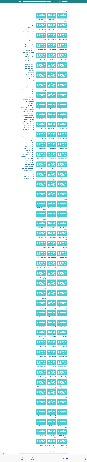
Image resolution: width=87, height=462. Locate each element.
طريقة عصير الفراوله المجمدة (29, 174)
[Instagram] (63, 456)
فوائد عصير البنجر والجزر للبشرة (29, 84)
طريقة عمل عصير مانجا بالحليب (29, 131)
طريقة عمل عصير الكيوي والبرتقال (28, 99)
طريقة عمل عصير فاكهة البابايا (29, 86)
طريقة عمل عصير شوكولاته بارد (28, 178)
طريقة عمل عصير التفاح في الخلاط (28, 137)
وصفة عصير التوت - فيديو (30, 101)
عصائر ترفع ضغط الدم (30, 41)
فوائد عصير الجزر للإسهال (30, 82)
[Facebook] (67, 456)
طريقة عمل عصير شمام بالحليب (29, 125)
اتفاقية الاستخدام (22, 457)
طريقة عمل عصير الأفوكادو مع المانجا (27, 107)
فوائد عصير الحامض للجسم (29, 60)
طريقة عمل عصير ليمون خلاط (29, 135)
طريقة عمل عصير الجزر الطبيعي (29, 44)
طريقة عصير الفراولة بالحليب (29, 152)
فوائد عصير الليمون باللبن (30, 95)
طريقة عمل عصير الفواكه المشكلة (28, 133)
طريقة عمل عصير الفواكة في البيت (28, 154)
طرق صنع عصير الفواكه (30, 76)
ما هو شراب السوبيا (30, 33)
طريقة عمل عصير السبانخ (30, 160)
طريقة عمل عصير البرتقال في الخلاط (28, 127)
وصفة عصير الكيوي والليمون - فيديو (28, 121)
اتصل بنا (23, 456)
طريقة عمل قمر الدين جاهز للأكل (28, 56)
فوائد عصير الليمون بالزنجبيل (29, 62)
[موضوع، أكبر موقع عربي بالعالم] (65, 1)
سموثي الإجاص (31, 70)
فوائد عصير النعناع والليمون (29, 37)
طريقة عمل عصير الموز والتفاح (29, 148)
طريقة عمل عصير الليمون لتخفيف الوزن (27, 90)
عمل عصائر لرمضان (31, 141)
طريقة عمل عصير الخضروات (29, 166)
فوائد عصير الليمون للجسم (29, 43)
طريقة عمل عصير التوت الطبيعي (28, 115)
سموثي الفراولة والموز (30, 78)
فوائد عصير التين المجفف (30, 54)
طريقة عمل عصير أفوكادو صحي (28, 123)
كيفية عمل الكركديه (30, 172)
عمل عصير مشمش (31, 72)
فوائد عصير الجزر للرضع (30, 58)
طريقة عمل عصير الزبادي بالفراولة (28, 31)
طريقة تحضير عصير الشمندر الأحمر (28, 158)
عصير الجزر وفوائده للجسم (29, 117)
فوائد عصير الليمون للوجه (30, 27)
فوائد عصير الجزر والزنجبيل (29, 50)
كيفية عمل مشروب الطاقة (29, 164)
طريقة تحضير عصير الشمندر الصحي (28, 168)
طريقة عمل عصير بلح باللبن (29, 143)
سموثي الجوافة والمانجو (30, 39)
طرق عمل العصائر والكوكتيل (29, 74)
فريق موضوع (23, 459)
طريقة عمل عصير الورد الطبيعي (28, 111)
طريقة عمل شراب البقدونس (29, 80)
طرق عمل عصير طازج (30, 105)
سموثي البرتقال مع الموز (30, 97)
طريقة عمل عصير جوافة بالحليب (29, 146)
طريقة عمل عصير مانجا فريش (29, 176)
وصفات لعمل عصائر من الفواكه (29, 109)
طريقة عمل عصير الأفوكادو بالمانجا (28, 180)
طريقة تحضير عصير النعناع (30, 35)
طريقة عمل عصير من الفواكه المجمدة (27, 156)
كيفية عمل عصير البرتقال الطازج (28, 52)
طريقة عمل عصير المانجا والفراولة (28, 94)
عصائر (66, 11)
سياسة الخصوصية (31, 457)
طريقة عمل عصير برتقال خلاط (29, 162)
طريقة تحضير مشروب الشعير (29, 88)
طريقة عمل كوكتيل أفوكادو (29, 144)
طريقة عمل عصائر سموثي (29, 92)
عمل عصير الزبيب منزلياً (30, 103)
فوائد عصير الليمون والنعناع (29, 66)
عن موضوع (32, 456)
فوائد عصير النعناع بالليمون (29, 64)
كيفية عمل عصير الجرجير (30, 29)
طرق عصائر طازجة (31, 113)
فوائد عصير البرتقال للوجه (29, 48)
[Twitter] (65, 456)
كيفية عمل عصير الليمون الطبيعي (28, 46)
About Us (32, 459)
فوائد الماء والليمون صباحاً (29, 68)
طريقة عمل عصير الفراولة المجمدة (28, 139)
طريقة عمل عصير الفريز (30, 150)
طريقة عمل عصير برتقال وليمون (28, 129)
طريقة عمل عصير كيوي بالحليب (29, 170)
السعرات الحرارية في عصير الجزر (29, 119)
